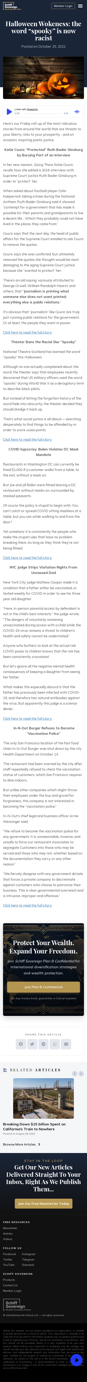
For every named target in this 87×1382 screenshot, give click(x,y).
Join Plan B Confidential (43, 987)
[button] (80, 6)
